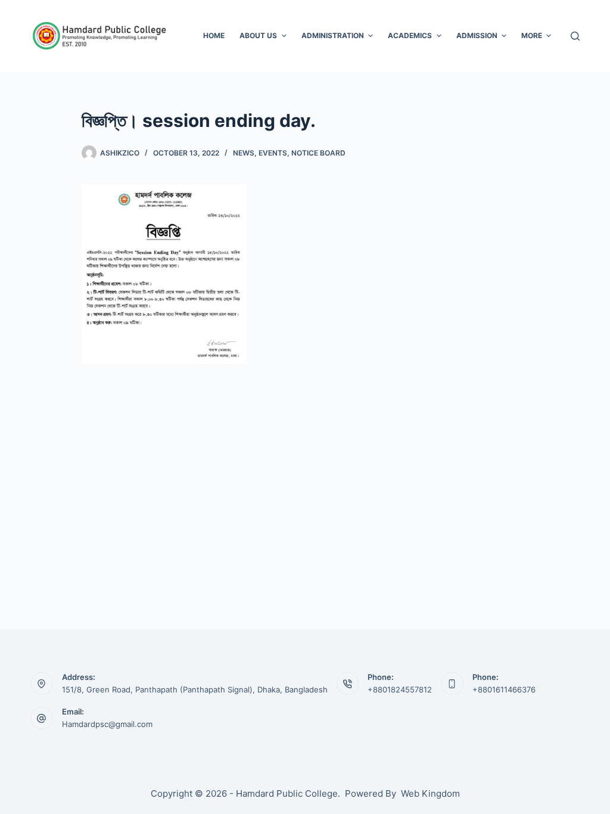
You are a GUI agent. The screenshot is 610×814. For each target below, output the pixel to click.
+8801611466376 (504, 689)
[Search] (575, 36)
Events (273, 152)
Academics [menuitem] (410, 35)
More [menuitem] (531, 35)
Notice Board (318, 152)
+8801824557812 (400, 689)
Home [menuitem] (214, 35)
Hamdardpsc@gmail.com (107, 724)
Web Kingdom (430, 793)
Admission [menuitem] (476, 35)
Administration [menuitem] (332, 35)
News (243, 152)
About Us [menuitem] (258, 35)
